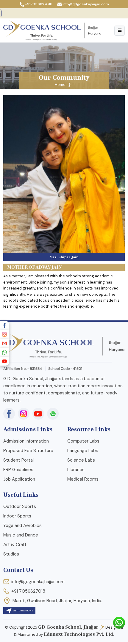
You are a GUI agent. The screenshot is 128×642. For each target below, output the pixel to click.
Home (60, 84)
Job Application (19, 479)
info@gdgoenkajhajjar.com (86, 4)
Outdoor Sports (19, 506)
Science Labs (81, 460)
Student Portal (18, 460)
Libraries (76, 470)
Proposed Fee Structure (28, 451)
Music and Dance (20, 535)
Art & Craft (14, 544)
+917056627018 (38, 4)
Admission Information (26, 441)
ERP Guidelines (18, 470)
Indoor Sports (17, 516)
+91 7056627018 (28, 591)
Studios (11, 554)
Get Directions (23, 610)
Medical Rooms (83, 479)
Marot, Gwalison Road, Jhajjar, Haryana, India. (57, 601)
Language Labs (82, 451)
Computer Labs (83, 441)
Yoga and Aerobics (22, 525)
